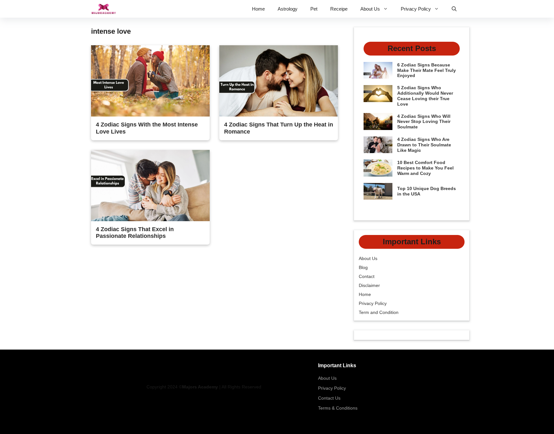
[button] (454, 9)
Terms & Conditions (337, 408)
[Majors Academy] (103, 9)
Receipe (339, 9)
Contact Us (329, 398)
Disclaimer (369, 285)
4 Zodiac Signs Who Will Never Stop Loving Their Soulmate (423, 122)
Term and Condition (379, 312)
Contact (366, 276)
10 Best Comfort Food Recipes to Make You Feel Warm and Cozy (425, 168)
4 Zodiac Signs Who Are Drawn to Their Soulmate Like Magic (424, 145)
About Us (370, 9)
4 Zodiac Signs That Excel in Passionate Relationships (135, 232)
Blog (363, 267)
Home (258, 9)
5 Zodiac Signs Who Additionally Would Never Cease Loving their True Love (425, 95)
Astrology (288, 9)
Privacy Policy (416, 9)
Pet (313, 9)
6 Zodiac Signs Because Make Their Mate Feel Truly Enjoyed (426, 70)
